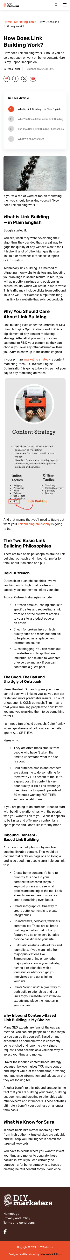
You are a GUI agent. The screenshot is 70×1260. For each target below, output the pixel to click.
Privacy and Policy (17, 1218)
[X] (24, 79)
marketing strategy (37, 359)
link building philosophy (34, 524)
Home (8, 22)
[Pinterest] (7, 79)
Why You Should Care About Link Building (40, 119)
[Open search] (56, 4)
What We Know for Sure (31, 138)
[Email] (33, 79)
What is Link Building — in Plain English (39, 109)
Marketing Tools (25, 22)
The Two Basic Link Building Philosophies (41, 128)
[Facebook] (15, 79)
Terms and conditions (19, 1222)
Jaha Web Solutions (51, 1254)
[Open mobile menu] (64, 4)
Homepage (11, 1213)
